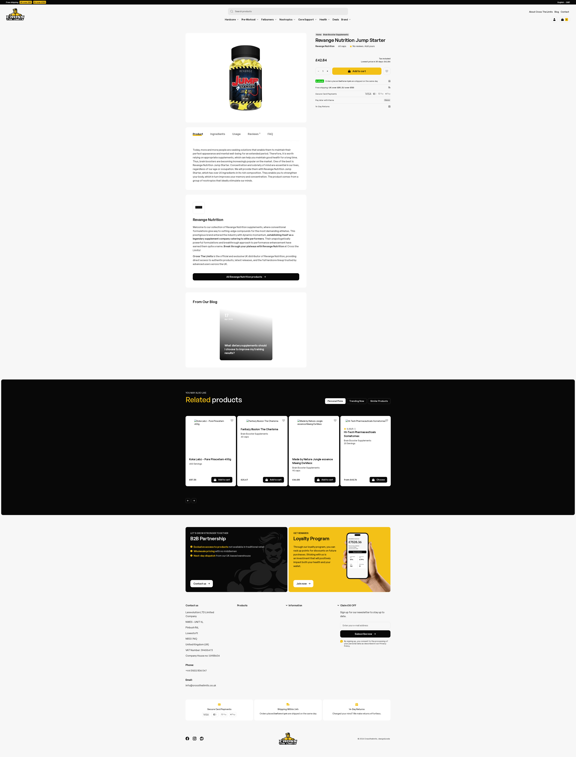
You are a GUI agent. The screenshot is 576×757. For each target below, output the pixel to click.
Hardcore (230, 19)
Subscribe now (363, 633)
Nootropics (285, 19)
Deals (336, 19)
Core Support (306, 19)
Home (318, 34)
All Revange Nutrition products (244, 276)
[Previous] (188, 500)
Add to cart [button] (224, 479)
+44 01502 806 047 (196, 670)
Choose (380, 479)
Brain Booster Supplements (335, 34)
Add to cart (359, 71)
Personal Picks (335, 401)
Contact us (199, 583)
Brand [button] (344, 19)
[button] (554, 19)
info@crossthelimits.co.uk (201, 685)
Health (323, 19)
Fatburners (267, 19)
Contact (565, 12)
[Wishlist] (386, 71)
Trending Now (356, 401)
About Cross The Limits (541, 12)
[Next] (194, 500)
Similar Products (379, 401)
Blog (557, 12)
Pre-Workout (249, 19)
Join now (301, 583)
